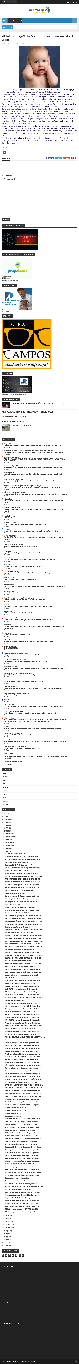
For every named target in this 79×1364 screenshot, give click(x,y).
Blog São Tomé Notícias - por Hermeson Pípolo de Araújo (22, 486)
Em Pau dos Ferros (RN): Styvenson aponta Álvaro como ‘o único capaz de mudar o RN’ (29, 481)
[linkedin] (71, 2)
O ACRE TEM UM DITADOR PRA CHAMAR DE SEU (17, 635)
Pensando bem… (8, 518)
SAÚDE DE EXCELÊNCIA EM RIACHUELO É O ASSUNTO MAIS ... (23, 1169)
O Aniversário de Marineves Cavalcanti (17, 927)
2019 (5, 822)
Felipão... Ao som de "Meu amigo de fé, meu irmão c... (22, 1003)
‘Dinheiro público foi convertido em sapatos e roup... (22, 1141)
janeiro (8, 1227)
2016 (5, 831)
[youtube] (76, 2)
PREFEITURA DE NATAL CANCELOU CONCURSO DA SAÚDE (22, 944)
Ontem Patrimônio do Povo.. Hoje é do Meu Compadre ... (23, 1073)
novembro (9, 836)
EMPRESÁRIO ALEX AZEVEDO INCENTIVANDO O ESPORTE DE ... (24, 1085)
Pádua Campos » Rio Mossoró (13, 733)
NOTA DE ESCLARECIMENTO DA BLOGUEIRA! (18, 961)
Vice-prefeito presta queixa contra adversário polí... (22, 975)
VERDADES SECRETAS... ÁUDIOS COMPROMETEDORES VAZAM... (24, 997)
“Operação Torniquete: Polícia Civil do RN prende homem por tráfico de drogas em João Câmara (32, 573)
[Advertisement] (39, 197)
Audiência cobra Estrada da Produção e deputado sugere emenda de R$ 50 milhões (29, 619)
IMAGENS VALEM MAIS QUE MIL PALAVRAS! (14, 416)
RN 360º (6, 604)
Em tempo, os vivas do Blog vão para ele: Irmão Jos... (22, 896)
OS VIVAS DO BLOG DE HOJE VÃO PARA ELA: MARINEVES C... (23, 1093)
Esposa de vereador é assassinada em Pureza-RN (21, 1082)
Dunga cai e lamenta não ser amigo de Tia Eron (20, 1071)
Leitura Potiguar (9, 718)
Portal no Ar (8, 764)
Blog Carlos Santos (10, 516)
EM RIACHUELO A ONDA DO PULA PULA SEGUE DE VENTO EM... (24, 955)
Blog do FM (7, 624)
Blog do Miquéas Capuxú (11, 457)
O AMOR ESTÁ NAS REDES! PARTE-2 (16, 1110)
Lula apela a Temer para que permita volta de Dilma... (22, 1124)
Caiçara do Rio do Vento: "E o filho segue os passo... (22, 1198)
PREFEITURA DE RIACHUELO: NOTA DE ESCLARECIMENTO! (22, 879)
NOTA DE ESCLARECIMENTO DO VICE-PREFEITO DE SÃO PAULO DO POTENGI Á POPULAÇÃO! (27, 412)
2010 (5, 1245)
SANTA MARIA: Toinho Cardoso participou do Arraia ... (22, 1133)
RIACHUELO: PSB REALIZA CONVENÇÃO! (13, 421)
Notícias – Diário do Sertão (12, 507)
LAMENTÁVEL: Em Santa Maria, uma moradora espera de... (23, 980)
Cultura (5, 784)
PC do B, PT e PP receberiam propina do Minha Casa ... (23, 1017)
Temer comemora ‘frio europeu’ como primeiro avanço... (23, 1127)
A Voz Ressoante (9, 704)
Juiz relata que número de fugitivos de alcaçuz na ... (22, 1144)
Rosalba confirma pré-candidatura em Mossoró (20, 907)
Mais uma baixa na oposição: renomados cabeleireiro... (22, 952)
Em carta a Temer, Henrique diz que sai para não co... (22, 1040)
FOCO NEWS (7, 633)
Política (5, 794)
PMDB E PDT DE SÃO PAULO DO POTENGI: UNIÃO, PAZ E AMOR (24, 921)
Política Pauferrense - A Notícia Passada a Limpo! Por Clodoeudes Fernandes (29, 450)
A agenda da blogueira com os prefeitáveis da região (22, 1200)
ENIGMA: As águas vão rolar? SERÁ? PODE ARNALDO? (21, 1209)
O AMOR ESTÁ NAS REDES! (13, 1113)
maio (7, 1215)
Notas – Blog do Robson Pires (13, 479)
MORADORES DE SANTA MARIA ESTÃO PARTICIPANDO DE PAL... (24, 935)
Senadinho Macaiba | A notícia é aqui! (16, 653)
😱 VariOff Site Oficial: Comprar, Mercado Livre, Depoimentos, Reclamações (26, 675)
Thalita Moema (8, 740)
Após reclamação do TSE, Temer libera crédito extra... (22, 1158)
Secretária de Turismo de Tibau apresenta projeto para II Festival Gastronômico (28, 606)
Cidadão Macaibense (10, 640)
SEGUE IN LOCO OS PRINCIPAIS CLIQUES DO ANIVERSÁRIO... (23, 924)
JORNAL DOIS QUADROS (11, 646)
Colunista (5, 780)
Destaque (5, 787)
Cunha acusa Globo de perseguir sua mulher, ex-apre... (22, 1121)
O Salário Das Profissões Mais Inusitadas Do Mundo (19, 613)
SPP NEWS (7, 529)
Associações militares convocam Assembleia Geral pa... (23, 901)
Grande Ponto (8, 753)
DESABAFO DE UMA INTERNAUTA (15, 853)
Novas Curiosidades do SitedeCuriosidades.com (19, 598)
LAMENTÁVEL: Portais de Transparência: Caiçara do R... (22, 1152)
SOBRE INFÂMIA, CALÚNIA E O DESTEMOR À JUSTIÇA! (21, 873)
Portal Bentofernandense (12, 571)
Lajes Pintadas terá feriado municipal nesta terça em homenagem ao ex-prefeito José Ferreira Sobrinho (35, 494)
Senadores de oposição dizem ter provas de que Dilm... (23, 887)
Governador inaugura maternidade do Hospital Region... (23, 1076)
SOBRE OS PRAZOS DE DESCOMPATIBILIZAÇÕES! (20, 1130)
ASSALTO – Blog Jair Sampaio (13, 711)
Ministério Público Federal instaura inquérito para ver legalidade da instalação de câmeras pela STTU (35, 741)
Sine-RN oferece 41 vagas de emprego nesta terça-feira (23, 1096)
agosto (8, 845)
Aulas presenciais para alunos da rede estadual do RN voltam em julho (25, 655)
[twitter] (73, 2)
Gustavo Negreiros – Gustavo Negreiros (16, 693)
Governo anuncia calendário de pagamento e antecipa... (23, 868)
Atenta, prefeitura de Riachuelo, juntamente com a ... (22, 1054)
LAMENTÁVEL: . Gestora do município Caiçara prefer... (22, 989)
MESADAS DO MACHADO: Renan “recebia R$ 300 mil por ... (23, 1048)
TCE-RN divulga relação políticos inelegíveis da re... (21, 1212)
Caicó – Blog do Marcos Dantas (14, 558)
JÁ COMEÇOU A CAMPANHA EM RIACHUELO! (23, 426)
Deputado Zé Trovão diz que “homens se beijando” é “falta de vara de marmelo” (27, 553)
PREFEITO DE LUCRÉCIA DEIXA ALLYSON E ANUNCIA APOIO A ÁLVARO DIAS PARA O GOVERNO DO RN (32, 487)
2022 (5, 813)
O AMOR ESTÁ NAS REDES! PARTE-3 (16, 1107)
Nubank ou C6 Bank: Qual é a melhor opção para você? (20, 579)
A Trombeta (7, 551)
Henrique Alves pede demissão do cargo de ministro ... (22, 1042)
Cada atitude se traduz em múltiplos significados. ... (22, 1184)
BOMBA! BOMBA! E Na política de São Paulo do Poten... (22, 1161)
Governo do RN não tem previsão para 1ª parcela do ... (22, 1028)
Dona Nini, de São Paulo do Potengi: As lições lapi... (22, 899)
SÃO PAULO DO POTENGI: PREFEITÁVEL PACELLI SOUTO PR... (24, 930)
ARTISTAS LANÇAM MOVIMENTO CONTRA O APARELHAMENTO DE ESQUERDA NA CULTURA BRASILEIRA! (33, 706)
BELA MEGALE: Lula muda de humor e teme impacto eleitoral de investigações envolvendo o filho (32, 445)
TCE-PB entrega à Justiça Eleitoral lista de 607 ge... (22, 992)
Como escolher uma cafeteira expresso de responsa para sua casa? (24, 600)
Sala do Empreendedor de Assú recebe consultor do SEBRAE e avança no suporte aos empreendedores (34, 586)
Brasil (4, 773)
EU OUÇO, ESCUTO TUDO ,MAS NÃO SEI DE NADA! (20, 966)
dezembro (9, 833)
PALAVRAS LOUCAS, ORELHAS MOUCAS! (17, 862)
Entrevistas (6, 791)
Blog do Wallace (9, 472)
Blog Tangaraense (9, 591)
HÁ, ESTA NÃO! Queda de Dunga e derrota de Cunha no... (23, 1065)
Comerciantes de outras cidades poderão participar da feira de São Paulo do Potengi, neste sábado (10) (35, 668)
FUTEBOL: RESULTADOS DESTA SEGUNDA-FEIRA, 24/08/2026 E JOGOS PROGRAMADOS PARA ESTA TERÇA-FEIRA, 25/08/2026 (35, 460)
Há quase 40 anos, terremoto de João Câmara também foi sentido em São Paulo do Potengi (31, 531)
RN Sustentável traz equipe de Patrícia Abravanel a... (22, 1099)
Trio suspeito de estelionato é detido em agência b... (22, 1150)
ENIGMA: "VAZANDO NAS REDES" (15, 1000)
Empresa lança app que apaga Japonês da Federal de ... (22, 1167)
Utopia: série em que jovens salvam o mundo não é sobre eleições (23, 681)
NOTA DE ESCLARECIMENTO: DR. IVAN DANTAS (19, 1189)
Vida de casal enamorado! (13, 1116)
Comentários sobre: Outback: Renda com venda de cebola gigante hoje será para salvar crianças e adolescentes (35, 757)
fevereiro (8, 1224)
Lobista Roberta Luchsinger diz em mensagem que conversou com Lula (25, 524)
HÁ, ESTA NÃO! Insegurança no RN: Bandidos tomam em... (23, 915)
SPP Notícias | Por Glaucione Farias (15, 660)
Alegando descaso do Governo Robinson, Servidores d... (23, 1023)
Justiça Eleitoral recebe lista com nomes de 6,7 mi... (22, 1135)
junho (7, 851)
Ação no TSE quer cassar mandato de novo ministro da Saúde (22, 748)
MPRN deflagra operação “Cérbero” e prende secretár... (23, 1031)
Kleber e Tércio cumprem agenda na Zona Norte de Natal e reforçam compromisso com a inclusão (33, 474)
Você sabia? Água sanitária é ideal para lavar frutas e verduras (23, 566)
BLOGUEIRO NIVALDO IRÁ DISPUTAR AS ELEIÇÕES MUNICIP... (23, 1079)
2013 (5, 1236)
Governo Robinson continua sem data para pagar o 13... (23, 969)
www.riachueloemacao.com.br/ (13, 761)
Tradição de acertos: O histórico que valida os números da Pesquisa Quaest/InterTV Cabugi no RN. (33, 452)
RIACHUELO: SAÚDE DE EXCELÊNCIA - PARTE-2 (19, 1164)
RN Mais (6, 726)
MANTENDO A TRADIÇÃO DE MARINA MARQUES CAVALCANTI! (23, 947)
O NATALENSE (8, 611)
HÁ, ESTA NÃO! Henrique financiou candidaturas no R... (22, 1020)
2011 (5, 1242)
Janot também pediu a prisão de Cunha (17, 1178)
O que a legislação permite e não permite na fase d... (22, 856)
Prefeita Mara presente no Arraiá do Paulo (19, 932)
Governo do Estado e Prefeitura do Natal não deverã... (22, 1045)
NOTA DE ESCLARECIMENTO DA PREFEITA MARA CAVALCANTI (23, 876)
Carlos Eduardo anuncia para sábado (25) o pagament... (23, 972)
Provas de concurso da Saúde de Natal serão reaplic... (22, 995)
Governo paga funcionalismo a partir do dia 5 (20, 890)
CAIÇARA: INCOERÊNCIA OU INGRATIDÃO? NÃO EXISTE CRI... (23, 958)
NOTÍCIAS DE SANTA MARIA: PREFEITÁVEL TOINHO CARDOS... (24, 1172)
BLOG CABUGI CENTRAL (11, 686)
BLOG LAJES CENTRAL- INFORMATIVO (15, 746)
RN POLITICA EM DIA (10, 536)
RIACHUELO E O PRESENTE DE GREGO (16, 870)
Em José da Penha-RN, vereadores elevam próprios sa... (23, 1014)
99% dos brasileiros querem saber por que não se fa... (23, 1192)
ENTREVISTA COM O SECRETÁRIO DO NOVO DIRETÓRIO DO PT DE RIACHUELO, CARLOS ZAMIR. (37, 403)
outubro (8, 839)
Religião (5, 798)
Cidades (5, 777)
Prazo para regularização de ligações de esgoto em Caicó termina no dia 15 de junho (29, 559)
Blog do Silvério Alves (11, 666)
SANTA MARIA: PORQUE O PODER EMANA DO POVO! (21, 983)
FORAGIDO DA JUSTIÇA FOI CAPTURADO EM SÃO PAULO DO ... (24, 1138)
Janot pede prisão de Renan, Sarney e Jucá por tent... (22, 1181)
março (8, 1221)
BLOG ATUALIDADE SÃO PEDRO (13, 544)
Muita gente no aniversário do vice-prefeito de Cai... (22, 1009)
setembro (9, 842)
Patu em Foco (8, 499)
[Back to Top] (76, 1361)
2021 (5, 816)
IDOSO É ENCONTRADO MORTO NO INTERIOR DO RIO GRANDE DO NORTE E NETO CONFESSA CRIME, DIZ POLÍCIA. (33, 501)
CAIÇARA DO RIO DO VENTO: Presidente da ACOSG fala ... (23, 986)
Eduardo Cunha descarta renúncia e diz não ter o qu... (22, 978)
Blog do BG (7, 444)
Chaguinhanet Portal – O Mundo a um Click (18, 673)
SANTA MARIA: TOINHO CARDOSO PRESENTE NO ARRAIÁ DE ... (24, 1026)
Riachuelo (5, 801)
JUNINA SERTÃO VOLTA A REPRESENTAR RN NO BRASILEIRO (21, 546)
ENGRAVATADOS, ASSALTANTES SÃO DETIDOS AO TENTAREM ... (24, 1088)
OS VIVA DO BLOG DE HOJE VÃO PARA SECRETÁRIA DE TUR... (23, 938)
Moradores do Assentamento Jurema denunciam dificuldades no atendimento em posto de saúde (33, 728)
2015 (5, 1231)
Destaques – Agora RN (11, 466)
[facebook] (65, 2)
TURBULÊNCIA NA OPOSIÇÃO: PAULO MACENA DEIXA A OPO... (24, 963)
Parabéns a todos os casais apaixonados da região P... (22, 1104)
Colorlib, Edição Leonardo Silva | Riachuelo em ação (21, 1361)
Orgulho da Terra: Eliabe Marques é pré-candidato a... (22, 1034)
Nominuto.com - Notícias (12, 618)
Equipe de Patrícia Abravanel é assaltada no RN (20, 1011)
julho (7, 848)
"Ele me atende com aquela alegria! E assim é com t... (22, 1195)
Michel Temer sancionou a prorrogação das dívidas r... (22, 1062)
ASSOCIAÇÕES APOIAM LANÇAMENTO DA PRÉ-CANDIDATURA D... (25, 1037)
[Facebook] (4, 152)
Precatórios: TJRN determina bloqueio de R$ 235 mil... (22, 1175)
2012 (5, 1239)
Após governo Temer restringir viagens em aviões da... (22, 1206)
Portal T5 (7, 564)
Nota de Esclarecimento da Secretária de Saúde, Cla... (22, 1006)
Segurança (5, 805)
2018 (5, 825)
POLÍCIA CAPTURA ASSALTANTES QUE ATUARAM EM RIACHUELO (25, 1186)
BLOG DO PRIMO (9, 578)
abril (7, 1218)
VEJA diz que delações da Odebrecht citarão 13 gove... (22, 1203)
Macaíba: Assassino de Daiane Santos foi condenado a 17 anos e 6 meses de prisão (28, 641)
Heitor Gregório (9, 584)
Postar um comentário (10, 179)
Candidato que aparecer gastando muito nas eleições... (23, 1102)
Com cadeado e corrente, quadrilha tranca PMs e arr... (22, 1051)
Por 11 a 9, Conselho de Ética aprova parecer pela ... (21, 1068)
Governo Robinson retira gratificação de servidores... (22, 1155)
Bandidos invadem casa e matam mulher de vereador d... (23, 1090)
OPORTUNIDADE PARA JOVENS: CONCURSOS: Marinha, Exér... (24, 882)
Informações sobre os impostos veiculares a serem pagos (21, 593)
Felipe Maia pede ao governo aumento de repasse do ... (23, 885)
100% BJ (6, 700)
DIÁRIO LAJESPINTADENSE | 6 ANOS (15, 492)
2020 (5, 819)
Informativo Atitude (10, 523)
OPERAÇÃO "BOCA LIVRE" (13, 904)
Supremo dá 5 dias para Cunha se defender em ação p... (23, 1147)
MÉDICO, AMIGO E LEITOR (11, 648)
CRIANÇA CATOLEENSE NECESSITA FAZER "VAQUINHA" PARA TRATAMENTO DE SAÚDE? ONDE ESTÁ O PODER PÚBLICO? (34, 538)
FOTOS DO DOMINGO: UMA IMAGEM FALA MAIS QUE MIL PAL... (24, 918)
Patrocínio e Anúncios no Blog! (15, 893)
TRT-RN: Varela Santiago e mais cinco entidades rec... (22, 1059)
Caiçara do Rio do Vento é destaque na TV (18, 865)
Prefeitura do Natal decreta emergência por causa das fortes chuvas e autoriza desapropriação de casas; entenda (34, 627)
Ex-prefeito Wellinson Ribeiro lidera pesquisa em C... (22, 910)
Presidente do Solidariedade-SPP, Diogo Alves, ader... (22, 913)
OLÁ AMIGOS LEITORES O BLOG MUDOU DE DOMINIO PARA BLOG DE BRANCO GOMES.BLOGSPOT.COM (33, 688)
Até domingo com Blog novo (12, 695)
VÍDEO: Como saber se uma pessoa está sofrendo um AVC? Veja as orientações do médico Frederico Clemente (33, 510)
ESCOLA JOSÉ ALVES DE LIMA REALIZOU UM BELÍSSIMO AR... (23, 1057)
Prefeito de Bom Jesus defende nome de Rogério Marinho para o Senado (25, 661)
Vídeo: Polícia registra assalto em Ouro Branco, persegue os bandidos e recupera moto (30, 713)
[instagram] (68, 2)
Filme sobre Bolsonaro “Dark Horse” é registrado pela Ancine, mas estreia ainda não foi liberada (33, 467)
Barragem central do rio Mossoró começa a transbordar (21, 735)
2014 (5, 1234)
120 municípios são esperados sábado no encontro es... (23, 859)
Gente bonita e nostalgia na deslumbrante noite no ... (22, 949)
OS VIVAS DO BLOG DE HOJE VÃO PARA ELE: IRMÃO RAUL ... (23, 1119)
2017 (5, 828)
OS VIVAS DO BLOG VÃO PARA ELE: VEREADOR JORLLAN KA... (24, 941)
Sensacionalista (9, 680)
